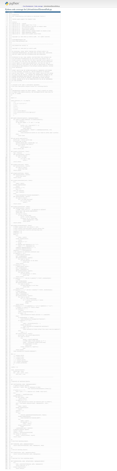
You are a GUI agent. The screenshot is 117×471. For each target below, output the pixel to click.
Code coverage (38, 6)
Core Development (28, 6)
